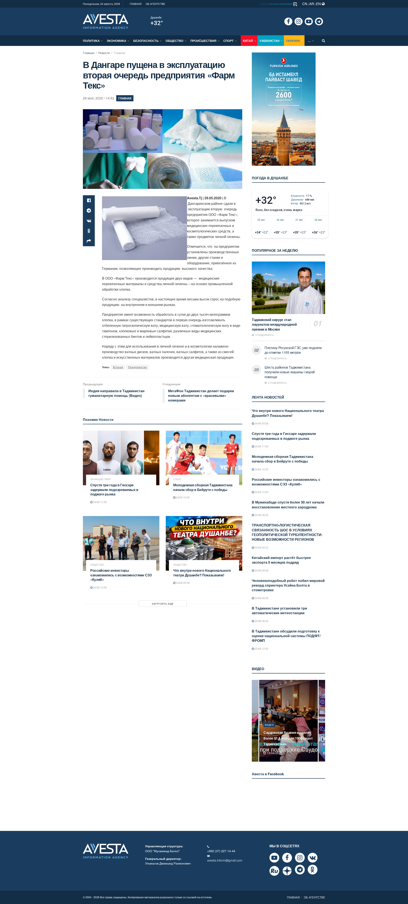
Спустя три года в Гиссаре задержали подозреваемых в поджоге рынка (114, 489)
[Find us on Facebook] (288, 21)
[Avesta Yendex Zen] (287, 871)
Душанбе (156, 17)
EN (319, 3)
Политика (91, 40)
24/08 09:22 (261, 547)
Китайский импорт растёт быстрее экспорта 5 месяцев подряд (281, 560)
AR (311, 3)
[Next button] (322, 721)
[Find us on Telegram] (319, 21)
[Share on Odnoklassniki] (89, 231)
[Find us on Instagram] (299, 21)
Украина (293, 40)
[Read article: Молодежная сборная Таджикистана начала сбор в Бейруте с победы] (204, 458)
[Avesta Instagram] (300, 858)
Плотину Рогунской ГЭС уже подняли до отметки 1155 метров (293, 350)
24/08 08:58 (261, 570)
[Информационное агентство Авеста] (105, 21)
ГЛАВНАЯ (136, 4)
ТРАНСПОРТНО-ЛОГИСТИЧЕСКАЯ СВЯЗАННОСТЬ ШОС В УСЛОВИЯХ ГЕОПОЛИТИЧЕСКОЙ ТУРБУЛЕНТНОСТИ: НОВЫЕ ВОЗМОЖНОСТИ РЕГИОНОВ (287, 532)
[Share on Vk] (89, 221)
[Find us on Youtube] (309, 21)
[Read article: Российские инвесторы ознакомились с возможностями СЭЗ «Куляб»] (121, 543)
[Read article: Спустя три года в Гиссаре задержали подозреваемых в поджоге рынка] (121, 458)
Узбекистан (269, 40)
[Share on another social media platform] (89, 241)
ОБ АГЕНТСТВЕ (155, 4)
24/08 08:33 (261, 621)
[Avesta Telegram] (300, 869)
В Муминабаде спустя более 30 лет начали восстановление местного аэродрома (288, 504)
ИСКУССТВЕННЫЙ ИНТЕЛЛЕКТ (276, 4)
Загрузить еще (163, 603)
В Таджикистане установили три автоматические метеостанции (279, 610)
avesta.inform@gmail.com (224, 860)
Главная (88, 53)
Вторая (118, 367)
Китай (248, 40)
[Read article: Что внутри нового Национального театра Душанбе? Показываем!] (204, 543)
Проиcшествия (203, 40)
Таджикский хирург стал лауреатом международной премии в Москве (274, 324)
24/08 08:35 (261, 598)
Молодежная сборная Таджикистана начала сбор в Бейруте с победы (202, 487)
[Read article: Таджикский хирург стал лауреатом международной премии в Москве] (288, 288)
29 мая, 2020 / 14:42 (98, 98)
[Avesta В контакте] (312, 858)
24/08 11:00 (99, 502)
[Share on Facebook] (89, 200)
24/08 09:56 (182, 582)
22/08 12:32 (261, 648)
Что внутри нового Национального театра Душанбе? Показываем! (202, 572)
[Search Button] (323, 40)
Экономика (116, 40)
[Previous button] (254, 721)
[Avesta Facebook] (287, 858)
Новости (104, 53)
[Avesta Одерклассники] (312, 869)
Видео (269, 730)
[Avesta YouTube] (274, 858)
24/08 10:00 (99, 587)
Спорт (228, 40)
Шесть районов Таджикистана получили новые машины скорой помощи (290, 372)
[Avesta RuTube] (274, 871)
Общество (174, 40)
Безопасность (146, 40)
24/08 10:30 (182, 497)
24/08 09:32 (261, 515)
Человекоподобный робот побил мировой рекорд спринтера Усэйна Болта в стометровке (288, 585)
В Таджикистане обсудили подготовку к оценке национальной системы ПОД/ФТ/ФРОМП (286, 636)
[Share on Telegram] (89, 210)
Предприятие (137, 367)
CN (304, 3)
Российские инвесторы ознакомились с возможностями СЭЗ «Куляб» (121, 575)
